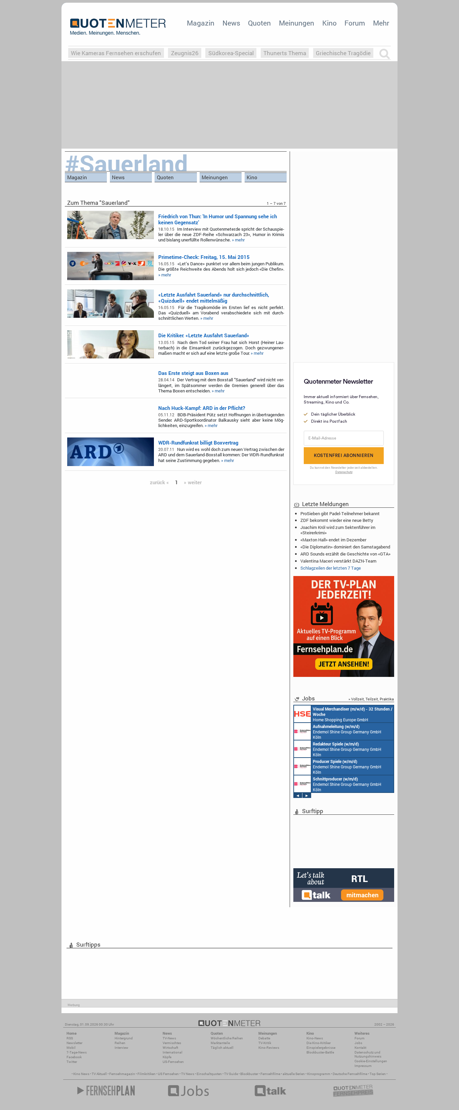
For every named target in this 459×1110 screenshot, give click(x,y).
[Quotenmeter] (118, 27)
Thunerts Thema (284, 53)
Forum (354, 23)
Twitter (72, 1062)
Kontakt (360, 1047)
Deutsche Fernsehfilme (350, 1074)
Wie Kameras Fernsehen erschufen (116, 53)
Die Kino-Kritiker (318, 1043)
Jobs (358, 1043)
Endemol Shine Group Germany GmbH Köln (347, 732)
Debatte (264, 1038)
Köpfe (167, 1057)
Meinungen (296, 23)
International (172, 1052)
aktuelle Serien (294, 1074)
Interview (121, 1047)
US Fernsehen (168, 1074)
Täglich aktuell (222, 1047)
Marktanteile (220, 1043)
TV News (187, 1074)
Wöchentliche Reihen (227, 1038)
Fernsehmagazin (122, 1074)
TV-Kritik (264, 1043)
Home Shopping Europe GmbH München (352, 714)
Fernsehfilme (270, 1074)
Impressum (363, 1066)
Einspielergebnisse (320, 1047)
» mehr (238, 240)
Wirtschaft (170, 1047)
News (231, 23)
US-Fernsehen (173, 1062)
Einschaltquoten (209, 1074)
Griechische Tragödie (343, 53)
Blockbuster (249, 1074)
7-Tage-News (77, 1052)
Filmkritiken (146, 1074)
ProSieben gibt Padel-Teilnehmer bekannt (340, 513)
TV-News (169, 1038)
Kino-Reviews (268, 1047)
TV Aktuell (99, 1074)
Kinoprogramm (318, 1074)
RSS (70, 1038)
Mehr (381, 23)
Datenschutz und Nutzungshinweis (367, 1054)
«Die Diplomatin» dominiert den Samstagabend (345, 547)
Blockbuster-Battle (320, 1052)
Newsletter (74, 1043)
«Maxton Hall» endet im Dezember (333, 540)
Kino (329, 23)
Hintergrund (124, 1038)
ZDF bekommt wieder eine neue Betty (336, 520)
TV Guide (231, 1074)
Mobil (71, 1047)
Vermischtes (172, 1043)
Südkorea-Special (231, 53)
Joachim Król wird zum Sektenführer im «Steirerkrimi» (337, 530)
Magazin (200, 23)
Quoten (259, 23)
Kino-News (314, 1038)
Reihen (120, 1043)
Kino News (81, 1074)
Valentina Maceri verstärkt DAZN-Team (338, 561)
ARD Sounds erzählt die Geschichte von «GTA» (345, 554)
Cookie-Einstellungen (370, 1061)
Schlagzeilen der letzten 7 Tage (330, 568)
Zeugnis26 (185, 53)
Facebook (74, 1057)
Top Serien (378, 1074)
